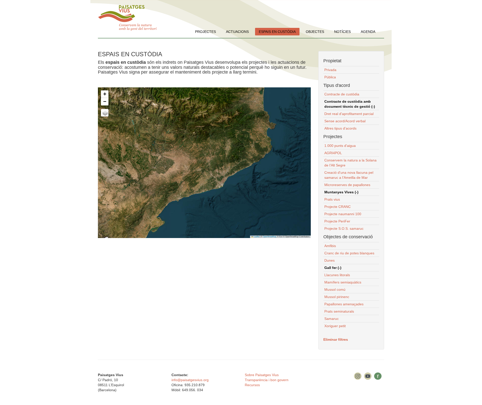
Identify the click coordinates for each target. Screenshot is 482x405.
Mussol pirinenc (336, 297)
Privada (330, 70)
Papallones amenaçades (344, 304)
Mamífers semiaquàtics (342, 282)
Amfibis (330, 246)
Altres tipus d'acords (340, 128)
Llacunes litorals (337, 275)
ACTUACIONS (237, 32)
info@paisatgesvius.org (190, 380)
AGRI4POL (333, 153)
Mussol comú (334, 289)
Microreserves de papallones (347, 185)
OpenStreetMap (269, 237)
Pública (330, 77)
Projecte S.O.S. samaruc (344, 228)
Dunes (329, 260)
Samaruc (331, 319)
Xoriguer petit (335, 326)
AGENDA (368, 32)
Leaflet (256, 237)
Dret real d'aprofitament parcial (349, 114)
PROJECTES (205, 32)
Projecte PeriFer (337, 221)
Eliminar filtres (335, 339)
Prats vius (332, 199)
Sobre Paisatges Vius (262, 375)
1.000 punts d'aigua (340, 146)
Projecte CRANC (337, 207)
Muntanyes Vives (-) (341, 192)
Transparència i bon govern (266, 380)
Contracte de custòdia (341, 94)
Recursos (252, 385)
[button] (104, 94)
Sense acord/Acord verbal (345, 121)
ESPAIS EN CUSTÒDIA (277, 32)
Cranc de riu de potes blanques (349, 253)
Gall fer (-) (332, 268)
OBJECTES (315, 32)
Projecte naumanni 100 (342, 214)
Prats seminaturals (339, 311)
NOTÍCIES (342, 32)
